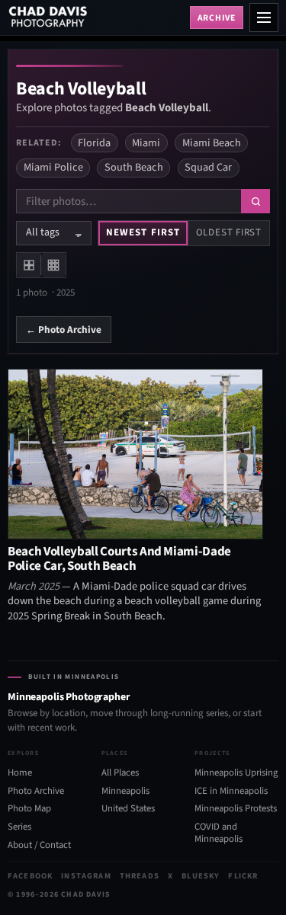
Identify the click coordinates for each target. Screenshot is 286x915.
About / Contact (39, 845)
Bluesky (201, 875)
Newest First (142, 232)
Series (19, 827)
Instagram (86, 875)
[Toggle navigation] (263, 17)
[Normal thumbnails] (29, 265)
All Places (120, 772)
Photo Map (29, 808)
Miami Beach (211, 143)
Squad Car (208, 167)
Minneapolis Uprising (236, 772)
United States (128, 808)
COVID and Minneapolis (218, 833)
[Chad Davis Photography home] (96, 17)
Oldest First (229, 232)
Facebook (30, 875)
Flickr (243, 875)
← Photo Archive (63, 329)
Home (20, 772)
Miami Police (53, 167)
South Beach (133, 167)
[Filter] (255, 201)
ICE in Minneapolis (231, 791)
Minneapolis (125, 791)
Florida (94, 143)
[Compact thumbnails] (53, 265)
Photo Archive (36, 791)
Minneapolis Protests (235, 808)
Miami (146, 143)
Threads (139, 875)
